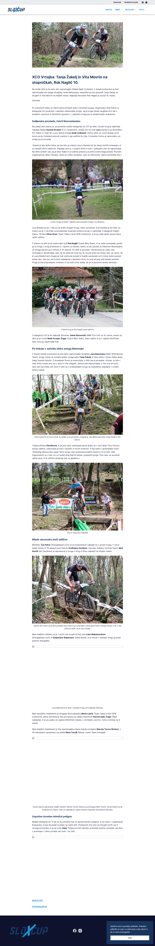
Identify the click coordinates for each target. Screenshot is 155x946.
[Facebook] (143, 2)
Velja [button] (130, 938)
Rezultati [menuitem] (129, 10)
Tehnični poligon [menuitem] (131, 2)
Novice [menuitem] (109, 10)
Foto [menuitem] (141, 10)
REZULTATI (37, 900)
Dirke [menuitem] (117, 10)
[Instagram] (146, 2)
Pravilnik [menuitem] (117, 2)
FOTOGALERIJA (39, 906)
